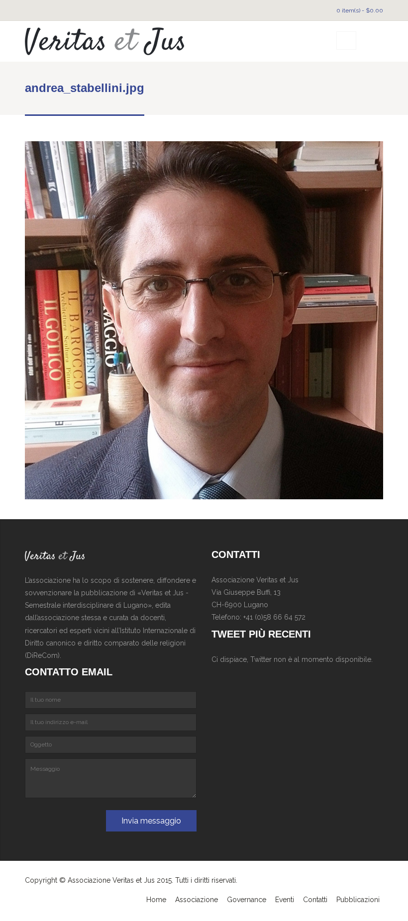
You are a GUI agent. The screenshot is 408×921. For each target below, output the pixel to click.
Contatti (315, 900)
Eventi (284, 900)
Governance (246, 900)
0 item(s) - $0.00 (359, 10)
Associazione (196, 900)
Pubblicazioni (358, 900)
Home (156, 900)
